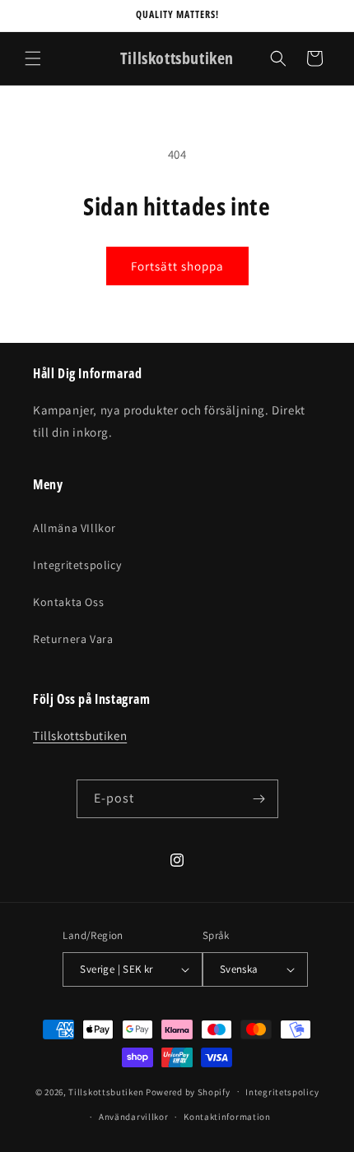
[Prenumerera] (259, 799)
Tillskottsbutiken (80, 735)
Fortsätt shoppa (177, 266)
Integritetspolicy (77, 564)
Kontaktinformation (227, 1116)
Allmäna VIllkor (74, 527)
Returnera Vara (73, 639)
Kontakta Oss (68, 602)
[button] (33, 58)
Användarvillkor (134, 1116)
